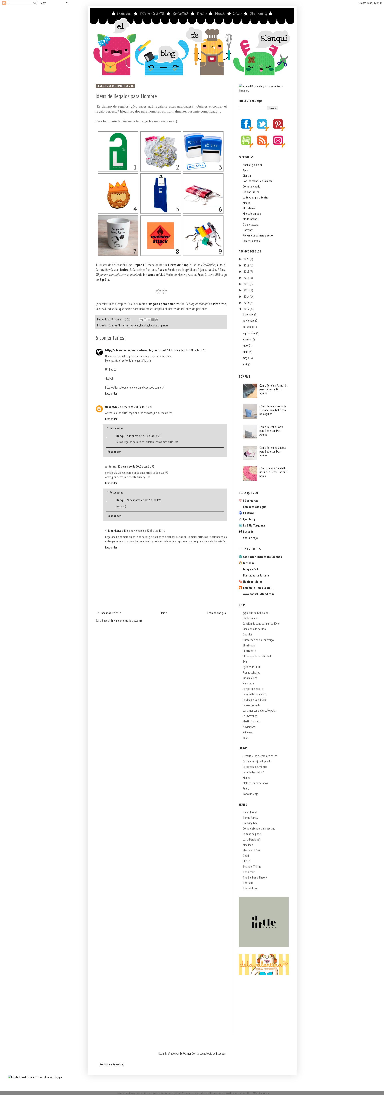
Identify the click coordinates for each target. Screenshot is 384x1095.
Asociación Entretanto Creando (262, 557)
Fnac (200, 274)
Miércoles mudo (252, 213)
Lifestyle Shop (178, 264)
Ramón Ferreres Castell (257, 588)
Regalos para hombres (164, 303)
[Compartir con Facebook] (153, 320)
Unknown (111, 407)
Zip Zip (104, 279)
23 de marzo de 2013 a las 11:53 (136, 466)
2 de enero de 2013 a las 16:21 (143, 436)
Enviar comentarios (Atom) (126, 620)
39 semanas (250, 501)
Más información (261, 1093)
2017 (247, 278)
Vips (220, 264)
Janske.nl (249, 563)
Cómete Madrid (251, 186)
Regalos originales (158, 325)
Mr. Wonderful (152, 274)
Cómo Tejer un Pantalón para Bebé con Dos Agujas (273, 389)
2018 (247, 271)
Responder (111, 393)
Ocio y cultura (251, 224)
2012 (247, 309)
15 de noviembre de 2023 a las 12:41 (144, 531)
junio (246, 352)
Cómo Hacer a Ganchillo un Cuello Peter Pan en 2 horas (273, 472)
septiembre (249, 333)
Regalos (144, 325)
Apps (245, 170)
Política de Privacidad (112, 1064)
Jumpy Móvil (250, 569)
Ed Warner (249, 513)
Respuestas (116, 428)
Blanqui (120, 436)
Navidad (135, 325)
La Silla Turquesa (254, 525)
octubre (247, 327)
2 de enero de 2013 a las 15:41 (135, 407)
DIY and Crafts (251, 192)
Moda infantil (250, 219)
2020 (247, 259)
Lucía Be (248, 532)
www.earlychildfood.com (258, 594)
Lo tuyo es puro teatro (256, 197)
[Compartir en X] (149, 320)
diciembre (248, 314)
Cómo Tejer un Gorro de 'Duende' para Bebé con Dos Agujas (272, 410)
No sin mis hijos (252, 581)
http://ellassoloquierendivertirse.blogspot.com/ (135, 350)
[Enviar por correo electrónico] (141, 320)
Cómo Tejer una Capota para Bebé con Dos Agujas (272, 451)
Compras (112, 325)
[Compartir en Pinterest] (156, 320)
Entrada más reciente (109, 613)
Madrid (246, 203)
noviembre (249, 320)
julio (245, 345)
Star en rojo (250, 538)
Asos (161, 269)
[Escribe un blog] (145, 320)
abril (245, 364)
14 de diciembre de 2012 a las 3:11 (186, 350)
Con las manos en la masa (258, 181)
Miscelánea (124, 325)
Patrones (248, 230)
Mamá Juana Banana (256, 575)
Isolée (124, 269)
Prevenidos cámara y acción (258, 235)
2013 (247, 303)
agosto (247, 339)
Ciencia (247, 176)
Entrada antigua (216, 613)
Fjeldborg (249, 519)
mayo (246, 358)
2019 (247, 265)
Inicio (164, 613)
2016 (247, 284)
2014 (247, 296)
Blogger (220, 1053)
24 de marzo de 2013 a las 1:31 (144, 500)
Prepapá (138, 264)
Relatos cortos (251, 241)
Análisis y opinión (253, 165)
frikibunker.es (114, 531)
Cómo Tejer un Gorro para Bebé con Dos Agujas (271, 430)
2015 (247, 290)
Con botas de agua (254, 507)
